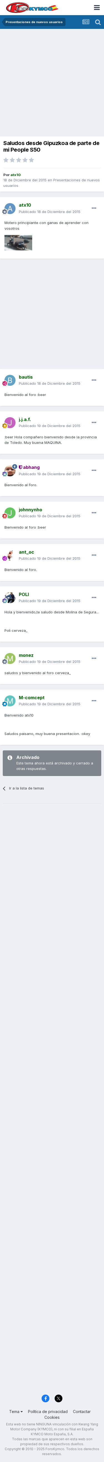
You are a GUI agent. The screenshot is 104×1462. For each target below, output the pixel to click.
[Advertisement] (52, 83)
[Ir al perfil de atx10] (10, 208)
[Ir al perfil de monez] (10, 658)
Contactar (82, 1411)
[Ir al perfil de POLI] (10, 597)
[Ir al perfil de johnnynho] (10, 512)
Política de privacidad (48, 1411)
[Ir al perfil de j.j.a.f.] (10, 422)
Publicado (49, 211)
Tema (15, 1411)
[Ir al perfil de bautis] (10, 380)
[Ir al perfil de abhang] (10, 470)
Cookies (52, 1417)
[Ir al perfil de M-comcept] (10, 700)
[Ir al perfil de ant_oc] (10, 555)
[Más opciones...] (94, 208)
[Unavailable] (18, 242)
